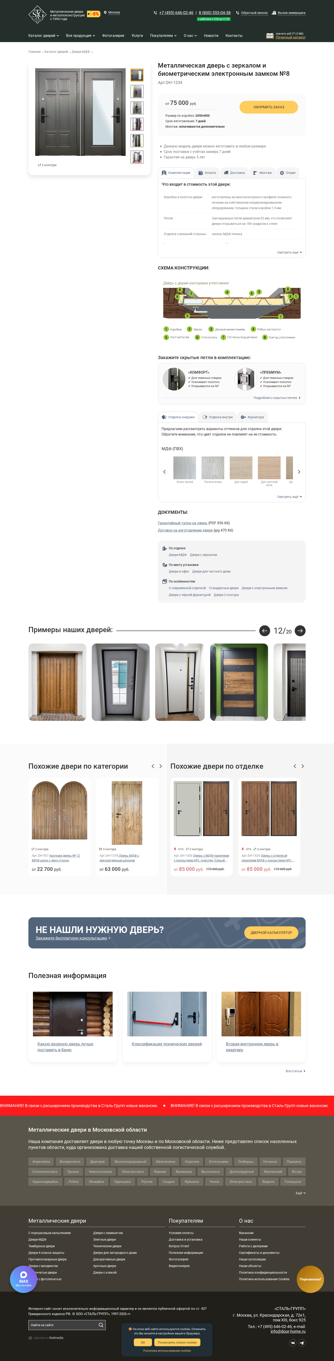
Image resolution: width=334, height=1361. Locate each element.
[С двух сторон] (80, 118)
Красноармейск (45, 1182)
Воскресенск (70, 1162)
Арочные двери (104, 1266)
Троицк (73, 1172)
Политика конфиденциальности (263, 1272)
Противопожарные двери (47, 1259)
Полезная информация (186, 1253)
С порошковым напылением (49, 1233)
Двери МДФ (178, 555)
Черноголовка (100, 1172)
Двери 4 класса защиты (46, 1253)
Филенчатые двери (42, 1272)
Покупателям (186, 1221)
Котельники (218, 1162)
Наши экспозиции (252, 1259)
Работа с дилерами (253, 1246)
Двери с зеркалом (203, 555)
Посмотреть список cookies (177, 1342)
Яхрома (160, 1172)
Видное (268, 1182)
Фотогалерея (178, 1259)
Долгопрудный (241, 1172)
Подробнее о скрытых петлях (275, 398)
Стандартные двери (224, 588)
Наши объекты (250, 1266)
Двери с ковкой (105, 1272)
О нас (246, 1221)
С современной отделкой (187, 588)
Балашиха (184, 1172)
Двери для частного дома (211, 571)
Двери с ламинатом (108, 1233)
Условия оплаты (181, 1233)
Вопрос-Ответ (179, 1246)
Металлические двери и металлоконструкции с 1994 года (67, 15)
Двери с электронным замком (264, 588)
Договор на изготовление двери (185, 530)
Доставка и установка (185, 1239)
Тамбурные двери (41, 1246)
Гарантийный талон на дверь (182, 523)
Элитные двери (104, 1239)
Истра (297, 1172)
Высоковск (211, 1172)
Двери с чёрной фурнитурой (190, 595)
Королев (192, 1162)
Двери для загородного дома (115, 1253)
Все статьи (294, 1071)
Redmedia (56, 1338)
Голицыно (293, 1182)
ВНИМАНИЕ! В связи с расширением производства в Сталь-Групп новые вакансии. (217, 1105)
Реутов (146, 1182)
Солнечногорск (44, 1172)
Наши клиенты (250, 1239)
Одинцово (122, 1182)
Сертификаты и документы (259, 1253)
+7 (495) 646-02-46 (176, 12)
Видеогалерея (179, 1266)
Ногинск (270, 1162)
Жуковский (273, 1172)
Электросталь (240, 1182)
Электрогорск (133, 1172)
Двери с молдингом (43, 1266)
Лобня (73, 1182)
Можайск (96, 1182)
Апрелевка (41, 1162)
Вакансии (246, 1233)
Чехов (214, 1182)
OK (143, 1342)
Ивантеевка (165, 1162)
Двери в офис (179, 571)
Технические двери (107, 1246)
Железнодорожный (130, 1162)
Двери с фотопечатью (44, 1279)
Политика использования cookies (167, 1350)
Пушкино (294, 1162)
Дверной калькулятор (271, 933)
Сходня (168, 1182)
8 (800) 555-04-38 (215, 12)
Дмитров (97, 1162)
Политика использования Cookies (264, 1279)
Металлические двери (57, 1221)
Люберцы (246, 1162)
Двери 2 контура (226, 595)
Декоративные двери (109, 1259)
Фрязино (192, 1182)
